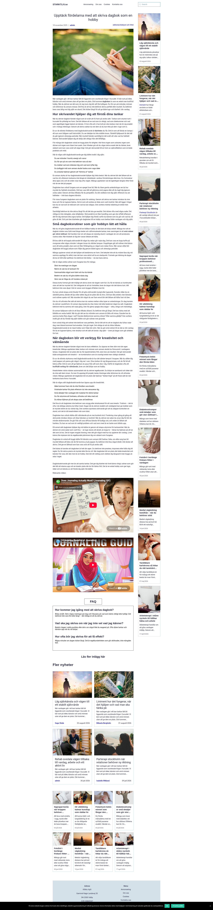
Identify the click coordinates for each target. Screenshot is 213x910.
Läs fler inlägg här (93, 656)
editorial (116, 25)
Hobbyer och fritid (126, 25)
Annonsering (88, 4)
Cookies (107, 4)
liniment (142, 105)
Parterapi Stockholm (147, 212)
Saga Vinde (59, 723)
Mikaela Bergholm (103, 723)
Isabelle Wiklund (102, 781)
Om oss (99, 4)
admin (72, 25)
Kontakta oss (117, 4)
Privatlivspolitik (178, 906)
